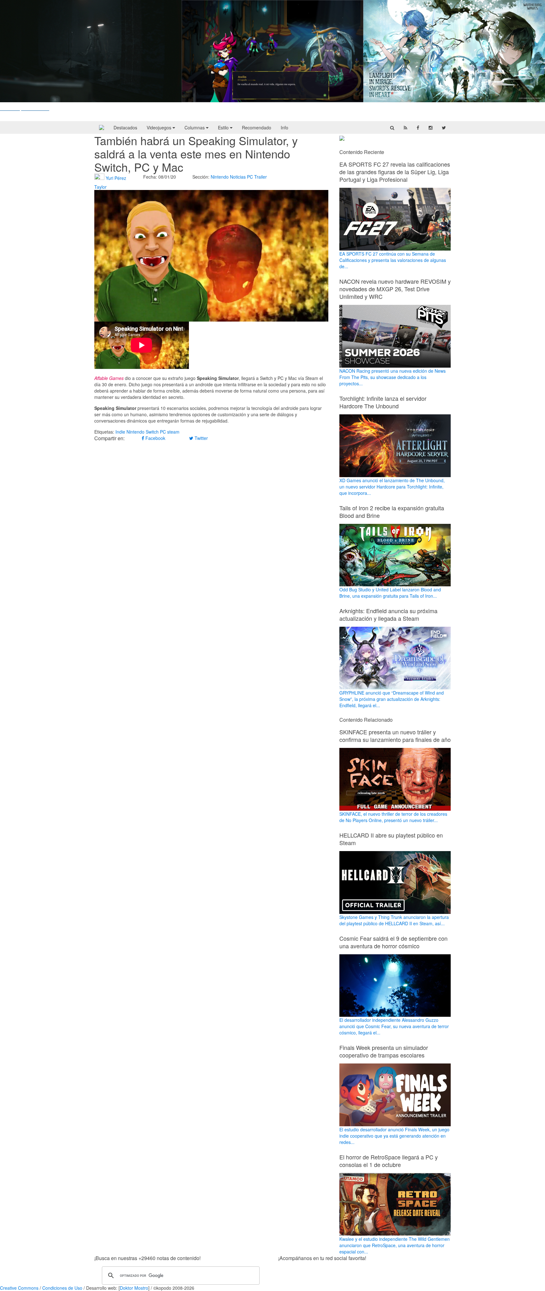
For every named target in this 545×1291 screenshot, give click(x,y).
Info (284, 127)
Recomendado (256, 127)
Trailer (260, 177)
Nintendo (220, 177)
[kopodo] (101, 127)
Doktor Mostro (134, 1288)
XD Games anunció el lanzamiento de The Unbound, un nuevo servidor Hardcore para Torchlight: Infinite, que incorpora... (392, 486)
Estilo (224, 127)
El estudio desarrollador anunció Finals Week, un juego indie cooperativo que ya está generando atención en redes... (394, 1135)
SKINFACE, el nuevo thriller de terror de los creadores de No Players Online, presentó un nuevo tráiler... (393, 817)
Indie (120, 432)
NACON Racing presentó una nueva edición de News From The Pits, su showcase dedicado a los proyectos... (392, 377)
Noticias (238, 177)
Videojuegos (160, 127)
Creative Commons (19, 1288)
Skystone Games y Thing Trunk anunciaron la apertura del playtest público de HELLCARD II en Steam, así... (394, 920)
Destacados (125, 127)
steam (173, 432)
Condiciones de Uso (62, 1288)
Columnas (195, 127)
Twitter (200, 438)
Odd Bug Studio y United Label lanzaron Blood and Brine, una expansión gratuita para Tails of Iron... (390, 592)
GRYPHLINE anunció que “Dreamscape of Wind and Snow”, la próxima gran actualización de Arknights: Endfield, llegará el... (391, 699)
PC (250, 177)
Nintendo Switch (142, 432)
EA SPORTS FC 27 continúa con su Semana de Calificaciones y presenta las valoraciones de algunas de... (392, 260)
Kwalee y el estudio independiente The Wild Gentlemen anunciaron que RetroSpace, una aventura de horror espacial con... (394, 1245)
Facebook (154, 438)
